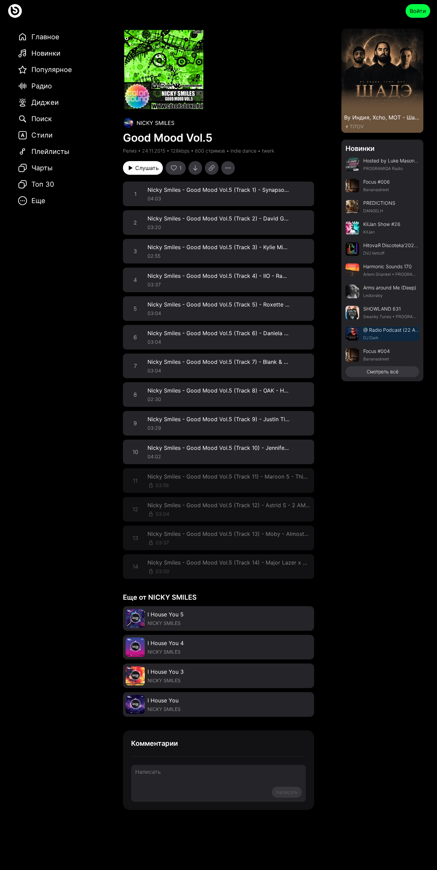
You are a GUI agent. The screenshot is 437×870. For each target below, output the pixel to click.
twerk (268, 151)
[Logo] (15, 11)
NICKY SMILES (155, 122)
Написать (287, 792)
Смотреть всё (382, 371)
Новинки (360, 148)
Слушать (147, 168)
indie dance (243, 151)
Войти (418, 11)
